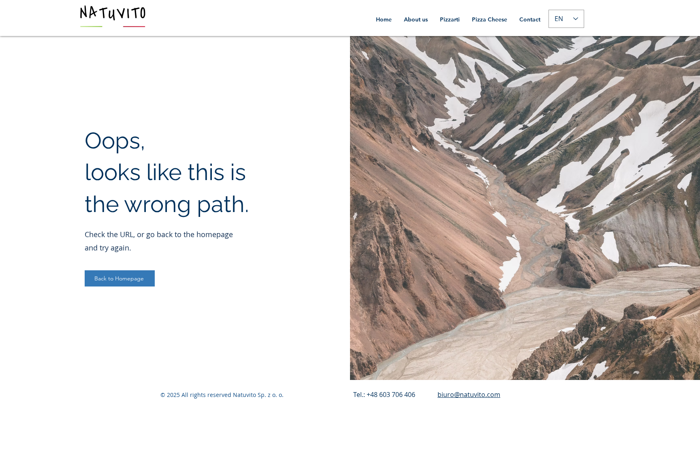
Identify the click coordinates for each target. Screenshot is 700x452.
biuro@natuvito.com (469, 394)
